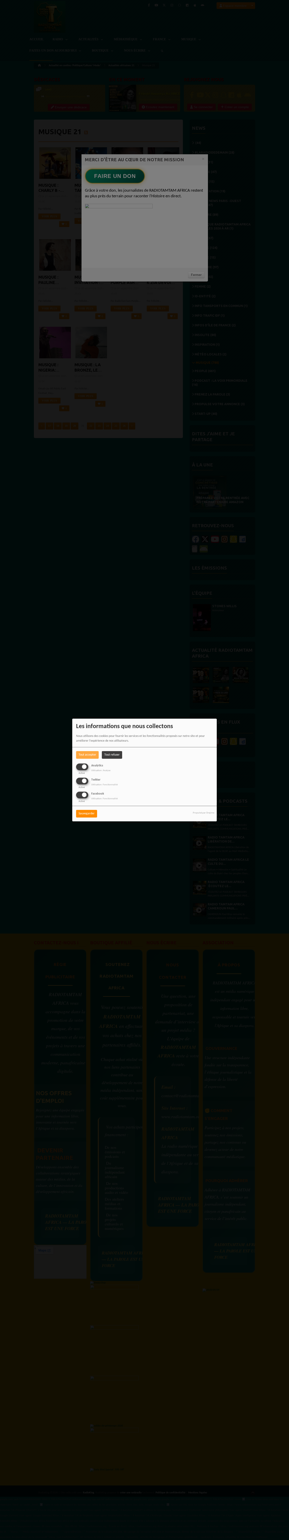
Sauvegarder (87, 813)
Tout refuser (112, 754)
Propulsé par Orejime (203, 813)
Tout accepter (87, 754)
